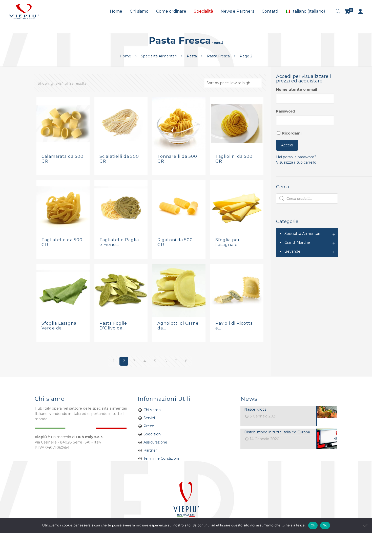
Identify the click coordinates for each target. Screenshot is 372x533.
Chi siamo (152, 410)
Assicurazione (155, 442)
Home (125, 56)
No (325, 525)
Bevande (292, 251)
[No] (365, 525)
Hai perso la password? (296, 157)
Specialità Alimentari (159, 56)
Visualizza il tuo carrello (296, 162)
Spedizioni (152, 434)
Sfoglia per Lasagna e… (228, 242)
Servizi (148, 418)
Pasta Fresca (218, 56)
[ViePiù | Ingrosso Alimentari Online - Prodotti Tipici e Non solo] (24, 11)
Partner (150, 450)
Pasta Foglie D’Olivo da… (113, 325)
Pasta (192, 56)
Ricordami (291, 133)
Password (285, 111)
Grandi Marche (297, 242)
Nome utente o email (296, 89)
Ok (313, 525)
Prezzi (149, 426)
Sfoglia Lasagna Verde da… (59, 325)
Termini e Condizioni (161, 458)
